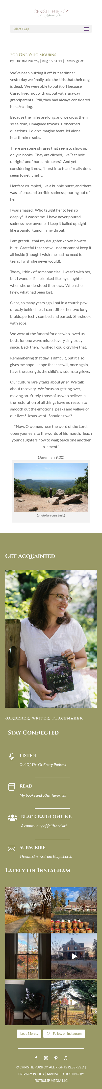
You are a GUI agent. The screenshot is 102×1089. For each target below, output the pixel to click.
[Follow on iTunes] (66, 1058)
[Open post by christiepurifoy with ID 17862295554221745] (28, 910)
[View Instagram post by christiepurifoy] (46, 928)
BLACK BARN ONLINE (46, 817)
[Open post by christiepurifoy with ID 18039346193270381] (28, 956)
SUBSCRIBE (32, 847)
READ (26, 786)
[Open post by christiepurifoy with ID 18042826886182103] (28, 1002)
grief (79, 61)
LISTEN (28, 756)
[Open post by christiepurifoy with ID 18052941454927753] (74, 1002)
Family (70, 61)
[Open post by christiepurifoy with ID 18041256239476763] (74, 956)
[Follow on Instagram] (46, 1058)
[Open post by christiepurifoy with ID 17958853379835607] (74, 910)
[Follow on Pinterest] (56, 1058)
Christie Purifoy (27, 61)
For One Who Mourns (33, 54)
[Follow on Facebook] (36, 1058)
